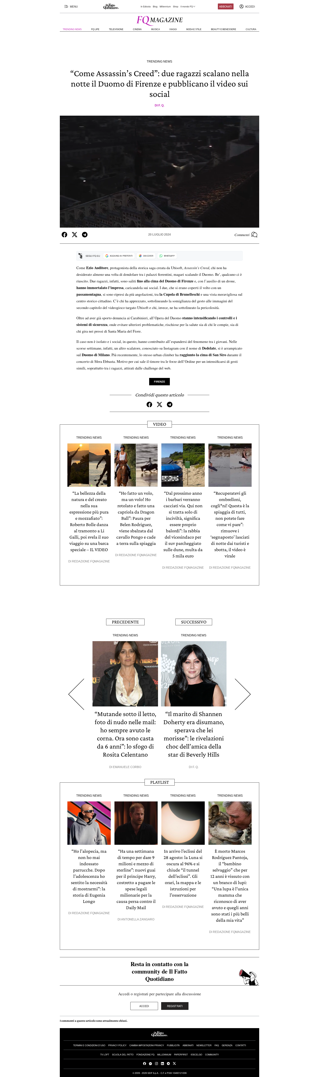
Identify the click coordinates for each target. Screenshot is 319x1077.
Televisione (116, 29)
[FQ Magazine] (159, 20)
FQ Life (95, 29)
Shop (175, 6)
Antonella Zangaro (137, 919)
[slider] (159, 218)
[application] (159, 172)
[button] (159, 171)
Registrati (175, 1006)
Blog (155, 6)
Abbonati (225, 6)
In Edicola (146, 6)
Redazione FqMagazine (91, 561)
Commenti (242, 234)
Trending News (72, 29)
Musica (155, 29)
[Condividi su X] (74, 234)
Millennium (165, 6)
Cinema (137, 29)
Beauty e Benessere (223, 29)
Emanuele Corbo (127, 767)
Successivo (193, 622)
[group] (82, 223)
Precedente (125, 622)
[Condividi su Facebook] (64, 234)
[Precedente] (76, 694)
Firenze (159, 381)
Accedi (144, 1006)
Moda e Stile (193, 29)
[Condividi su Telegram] (85, 234)
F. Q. (161, 105)
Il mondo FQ (187, 6)
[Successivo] (243, 694)
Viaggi (173, 29)
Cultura (251, 29)
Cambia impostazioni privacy (146, 1045)
